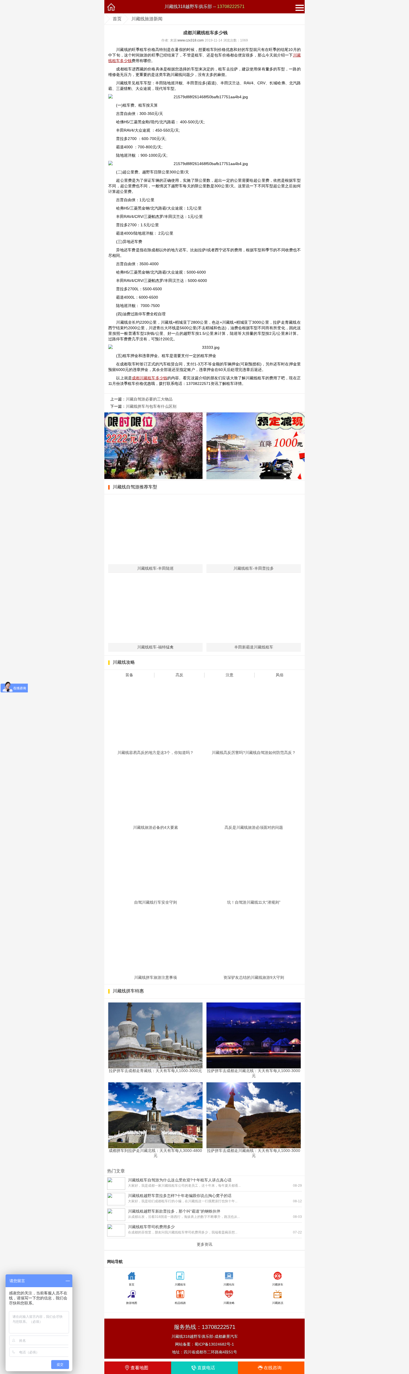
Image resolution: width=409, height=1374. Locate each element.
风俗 (280, 675)
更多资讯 (204, 1244)
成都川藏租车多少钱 (149, 378)
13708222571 (231, 6)
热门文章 (116, 1171)
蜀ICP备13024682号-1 (214, 1344)
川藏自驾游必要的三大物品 (149, 399)
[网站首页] (111, 6)
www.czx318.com (191, 40)
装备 (129, 675)
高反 (179, 675)
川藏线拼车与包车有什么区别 (151, 406)
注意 (229, 675)
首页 (117, 18)
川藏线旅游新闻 (146, 18)
